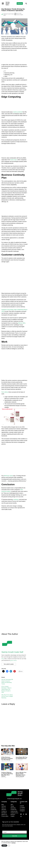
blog (2, 658)
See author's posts (9, 664)
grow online (13, 660)
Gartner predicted (17, 112)
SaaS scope (13, 159)
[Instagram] (21, 816)
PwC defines (4, 392)
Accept (4, 845)
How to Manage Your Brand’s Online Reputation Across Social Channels (21, 774)
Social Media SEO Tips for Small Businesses (21, 758)
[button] (26, 3)
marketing (15, 499)
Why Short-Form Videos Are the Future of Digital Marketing (7, 696)
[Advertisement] (14, 58)
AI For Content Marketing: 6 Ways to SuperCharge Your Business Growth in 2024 (6, 689)
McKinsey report (8, 475)
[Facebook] (26, 814)
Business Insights (19, 14)
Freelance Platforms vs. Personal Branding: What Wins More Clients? (7, 774)
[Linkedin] (21, 814)
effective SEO (21, 323)
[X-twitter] (23, 814)
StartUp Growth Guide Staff (12, 652)
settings (13, 842)
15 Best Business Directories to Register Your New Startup (7, 758)
